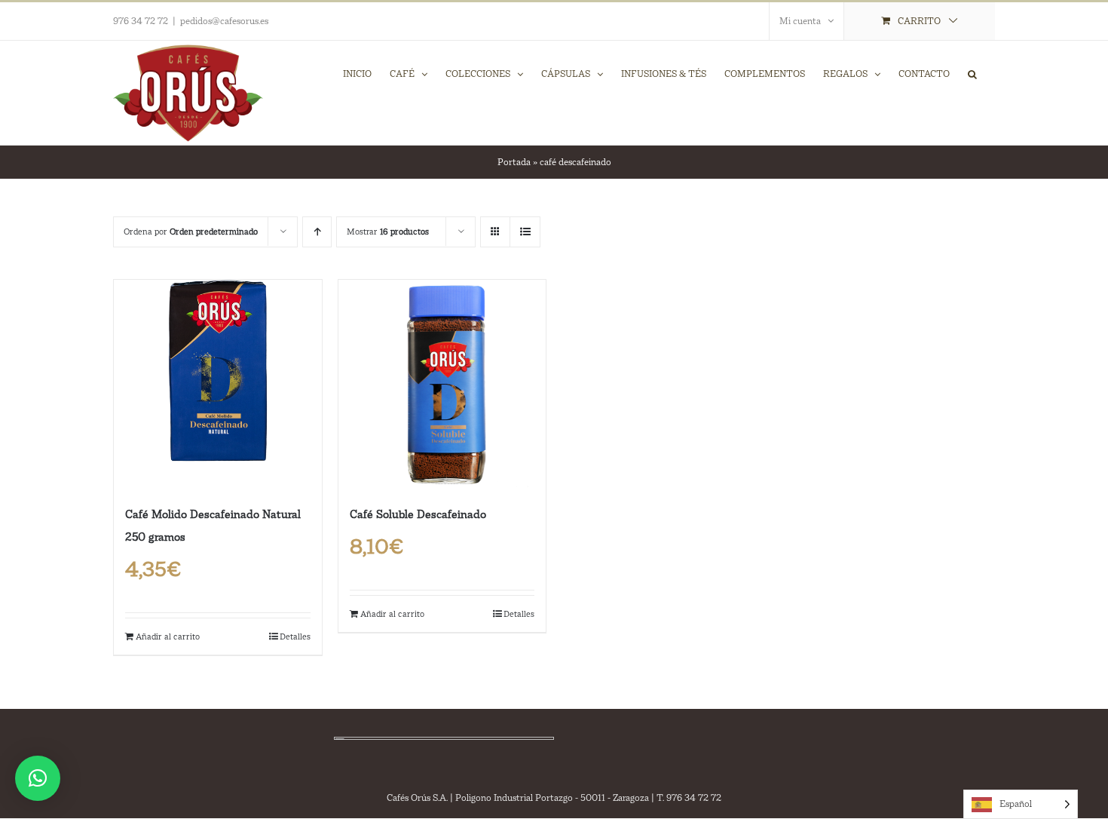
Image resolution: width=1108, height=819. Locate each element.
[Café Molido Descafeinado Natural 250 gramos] (218, 384)
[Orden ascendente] (317, 231)
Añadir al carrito (168, 636)
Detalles (295, 636)
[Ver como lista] (525, 232)
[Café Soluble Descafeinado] (442, 384)
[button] (972, 73)
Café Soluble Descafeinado (418, 514)
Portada (514, 162)
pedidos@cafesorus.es (224, 21)
